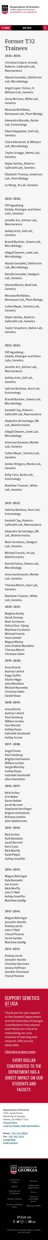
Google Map (9, 1139)
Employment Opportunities (33, 1186)
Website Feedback (14, 1199)
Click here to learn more (20, 1052)
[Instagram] (22, 1221)
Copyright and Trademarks (14, 1192)
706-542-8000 (19, 1133)
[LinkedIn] (34, 1221)
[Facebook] (14, 1221)
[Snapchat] (26, 1221)
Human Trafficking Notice (14, 1206)
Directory (33, 1181)
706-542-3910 (16, 1136)
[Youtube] (30, 1221)
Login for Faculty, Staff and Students (21, 1126)
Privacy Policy (10, 1122)
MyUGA (14, 1187)
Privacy (34, 1192)
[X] (18, 1221)
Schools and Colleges (14, 1181)
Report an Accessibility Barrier (34, 1199)
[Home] (24, 12)
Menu (7, 28)
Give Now (27, 28)
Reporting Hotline (34, 1206)
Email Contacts (10, 1143)
